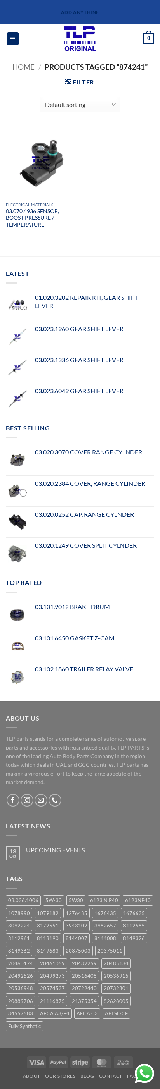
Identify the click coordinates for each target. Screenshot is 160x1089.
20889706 (20, 1001)
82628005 (116, 1001)
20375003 (78, 951)
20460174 (20, 963)
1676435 (105, 913)
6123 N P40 (104, 900)
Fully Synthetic (24, 1026)
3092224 (19, 925)
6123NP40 (138, 900)
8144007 (76, 938)
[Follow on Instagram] (27, 800)
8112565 (134, 925)
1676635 (134, 913)
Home (23, 66)
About (31, 1076)
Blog (87, 1076)
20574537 (52, 988)
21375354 (84, 1001)
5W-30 (53, 900)
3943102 (76, 925)
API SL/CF (116, 1013)
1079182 (48, 913)
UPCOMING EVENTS (55, 849)
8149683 (48, 951)
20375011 (109, 951)
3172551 (48, 925)
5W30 (76, 900)
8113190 (48, 938)
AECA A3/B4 (55, 1013)
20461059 (52, 963)
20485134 (116, 963)
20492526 (20, 976)
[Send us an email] (41, 800)
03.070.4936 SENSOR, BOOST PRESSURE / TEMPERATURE (32, 218)
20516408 (84, 976)
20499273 (52, 976)
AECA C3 (87, 1013)
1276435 (76, 913)
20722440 (84, 988)
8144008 (105, 938)
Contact (110, 1076)
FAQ (132, 1076)
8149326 (134, 938)
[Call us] (55, 800)
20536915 (116, 976)
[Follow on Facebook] (13, 800)
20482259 (84, 963)
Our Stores (60, 1076)
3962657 (105, 925)
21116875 (52, 1001)
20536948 (20, 988)
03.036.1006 (23, 900)
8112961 (19, 938)
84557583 (20, 1013)
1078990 (19, 913)
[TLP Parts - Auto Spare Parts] (80, 38)
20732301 (116, 988)
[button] (13, 38)
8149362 (19, 951)
